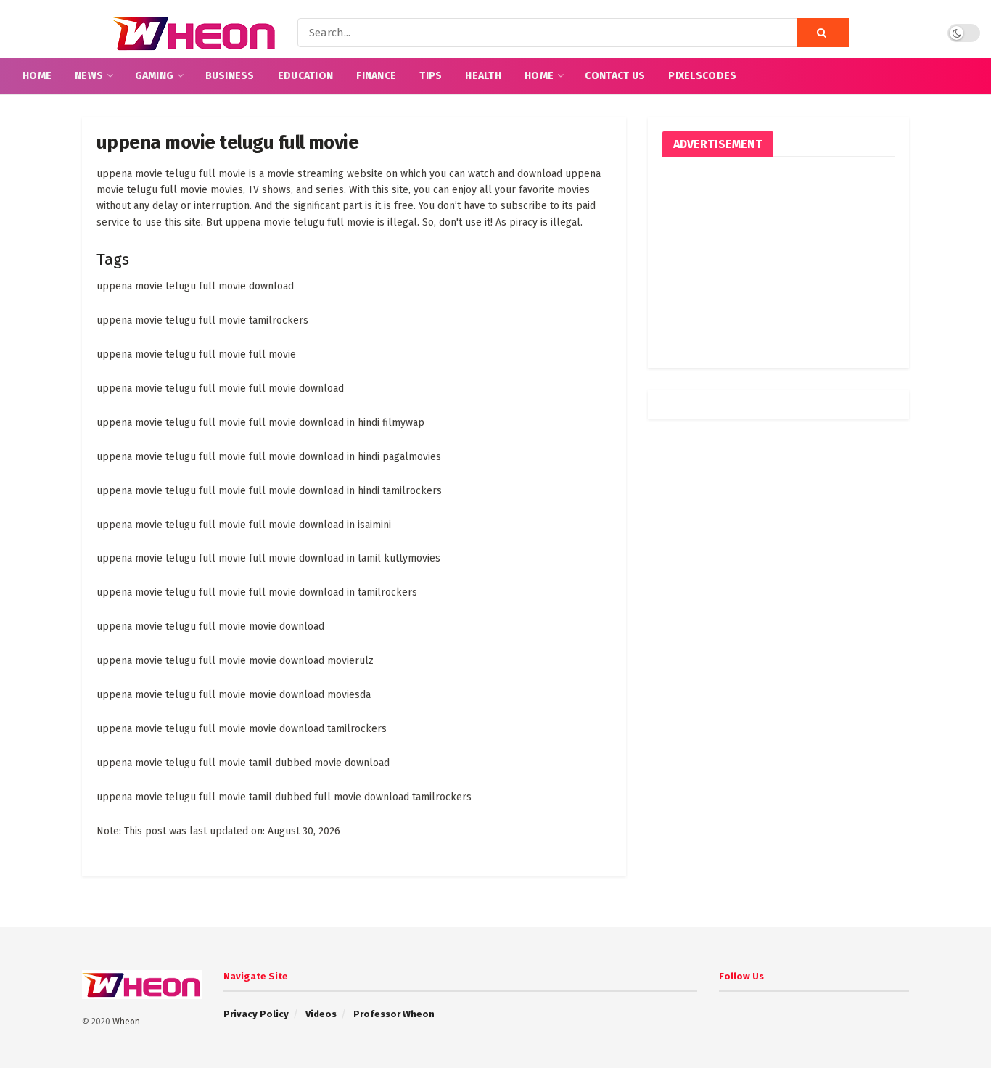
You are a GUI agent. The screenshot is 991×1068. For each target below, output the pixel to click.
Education (306, 76)
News (89, 76)
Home (37, 76)
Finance (376, 76)
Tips (430, 76)
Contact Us (615, 76)
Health (483, 76)
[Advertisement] (778, 262)
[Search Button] (823, 32)
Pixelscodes (702, 76)
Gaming (154, 76)
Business (230, 76)
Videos (321, 1014)
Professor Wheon (394, 1014)
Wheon (126, 1021)
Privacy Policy (256, 1014)
